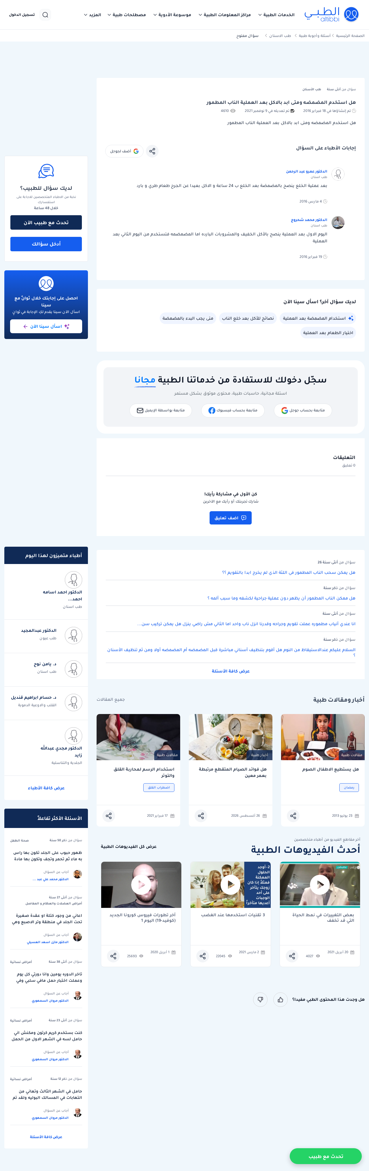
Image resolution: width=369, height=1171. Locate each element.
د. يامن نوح (45, 663)
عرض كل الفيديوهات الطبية (129, 846)
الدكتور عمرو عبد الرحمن (306, 171)
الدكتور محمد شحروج (309, 220)
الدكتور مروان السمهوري (50, 1000)
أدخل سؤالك (46, 244)
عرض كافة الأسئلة (231, 671)
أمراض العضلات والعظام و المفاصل (53, 903)
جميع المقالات (111, 699)
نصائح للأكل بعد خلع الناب (248, 318)
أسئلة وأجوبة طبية (315, 35)
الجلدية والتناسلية (67, 762)
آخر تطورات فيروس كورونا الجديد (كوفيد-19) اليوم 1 (143, 917)
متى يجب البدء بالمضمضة (188, 318)
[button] (276, 14)
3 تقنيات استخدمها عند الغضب (233, 915)
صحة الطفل (19, 840)
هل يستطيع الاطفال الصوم (330, 769)
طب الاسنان (280, 35)
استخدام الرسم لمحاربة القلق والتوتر (144, 772)
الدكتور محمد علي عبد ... (51, 879)
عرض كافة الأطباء (46, 787)
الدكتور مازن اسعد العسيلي (48, 942)
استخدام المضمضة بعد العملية (314, 318)
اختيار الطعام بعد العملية (328, 332)
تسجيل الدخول (22, 15)
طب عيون (48, 638)
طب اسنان (72, 606)
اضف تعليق (226, 517)
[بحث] (45, 14)
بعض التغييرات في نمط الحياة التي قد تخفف (323, 917)
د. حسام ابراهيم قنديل (34, 697)
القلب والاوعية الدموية (37, 705)
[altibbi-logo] (332, 15)
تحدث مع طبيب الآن (46, 222)
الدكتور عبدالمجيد (39, 630)
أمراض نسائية (21, 961)
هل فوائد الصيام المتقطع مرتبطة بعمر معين (233, 772)
